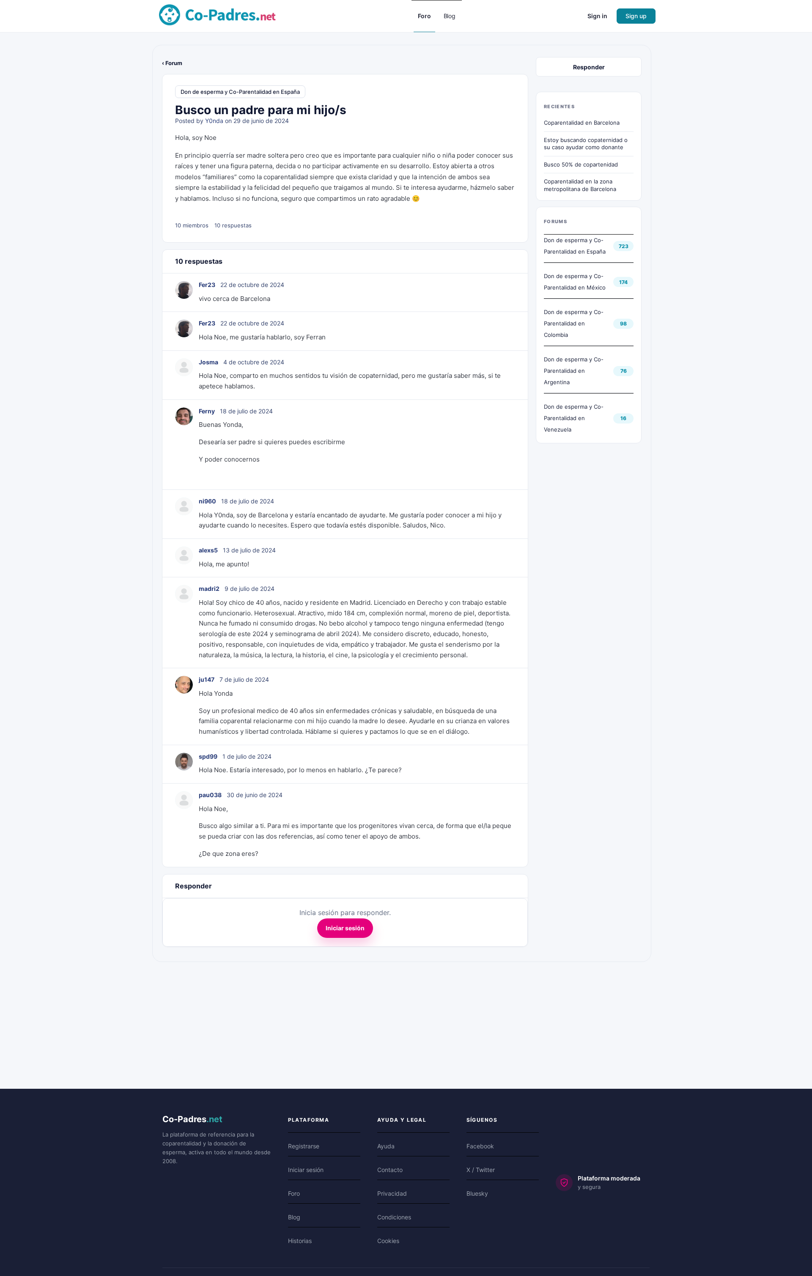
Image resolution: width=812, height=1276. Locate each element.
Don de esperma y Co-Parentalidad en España (240, 91)
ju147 (206, 679)
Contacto (390, 1169)
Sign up (636, 15)
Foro (294, 1193)
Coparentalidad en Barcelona (582, 122)
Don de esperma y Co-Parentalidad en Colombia (574, 323)
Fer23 (207, 284)
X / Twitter (480, 1169)
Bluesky (477, 1193)
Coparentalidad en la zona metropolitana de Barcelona (580, 185)
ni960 (207, 501)
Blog (294, 1217)
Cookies (388, 1240)
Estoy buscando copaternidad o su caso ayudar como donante (586, 144)
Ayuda (386, 1146)
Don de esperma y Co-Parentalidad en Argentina (574, 370)
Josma (208, 362)
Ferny (207, 411)
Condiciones (394, 1217)
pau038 (210, 794)
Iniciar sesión (345, 928)
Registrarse (303, 1146)
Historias (300, 1240)
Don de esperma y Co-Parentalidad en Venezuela (574, 418)
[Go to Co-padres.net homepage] (217, 15)
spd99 (208, 756)
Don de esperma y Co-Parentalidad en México (575, 282)
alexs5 (208, 550)
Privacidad (392, 1193)
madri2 (209, 588)
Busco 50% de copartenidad (581, 164)
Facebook (480, 1146)
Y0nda (214, 120)
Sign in (597, 15)
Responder (589, 67)
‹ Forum (172, 63)
